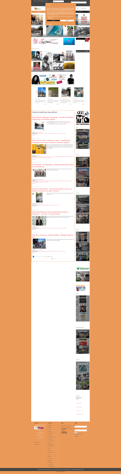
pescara (62, 433)
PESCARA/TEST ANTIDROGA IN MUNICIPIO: (45, 133)
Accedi (76, 436)
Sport (77, 8)
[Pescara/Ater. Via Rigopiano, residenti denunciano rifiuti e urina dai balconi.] (39, 173)
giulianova (70, 429)
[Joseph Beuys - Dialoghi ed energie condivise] (53, 61)
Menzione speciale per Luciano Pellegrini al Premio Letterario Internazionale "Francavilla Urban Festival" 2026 (69, 57)
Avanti (48, 256)
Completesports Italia (79, 417)
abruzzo (62, 429)
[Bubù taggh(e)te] (53, 79)
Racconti (49, 450)
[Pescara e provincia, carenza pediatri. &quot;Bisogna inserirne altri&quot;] (39, 244)
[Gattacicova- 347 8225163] (83, 118)
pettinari (62, 133)
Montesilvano (50, 436)
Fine (51, 256)
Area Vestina (50, 442)
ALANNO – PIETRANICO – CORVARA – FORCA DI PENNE (47, 228)
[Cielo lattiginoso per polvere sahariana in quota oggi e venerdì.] (84, 31)
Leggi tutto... (34, 134)
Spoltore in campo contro (52, 99)
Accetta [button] (67, 20)
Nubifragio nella (76, 99)
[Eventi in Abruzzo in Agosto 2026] (69, 66)
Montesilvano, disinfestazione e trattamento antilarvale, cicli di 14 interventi (83, 22)
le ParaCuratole (83, 8)
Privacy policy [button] (50, 18)
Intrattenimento (51, 469)
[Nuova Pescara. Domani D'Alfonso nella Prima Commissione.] (37, 31)
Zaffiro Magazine (51, 448)
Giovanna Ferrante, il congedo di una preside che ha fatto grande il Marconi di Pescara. (36, 69)
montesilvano (67, 430)
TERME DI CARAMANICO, (42, 205)
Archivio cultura (51, 456)
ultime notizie (40, 157)
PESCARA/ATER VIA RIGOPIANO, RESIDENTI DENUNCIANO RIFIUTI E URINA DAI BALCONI (52, 180)
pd (53, 133)
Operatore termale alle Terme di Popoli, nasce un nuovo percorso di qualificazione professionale (54, 35)
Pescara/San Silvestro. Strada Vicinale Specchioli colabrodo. (72, 35)
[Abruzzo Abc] (83, 290)
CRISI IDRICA (49, 157)
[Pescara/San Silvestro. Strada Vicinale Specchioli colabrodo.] (72, 31)
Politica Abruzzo (51, 467)
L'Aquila (49, 446)
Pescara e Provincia (40, 132)
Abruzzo (38, 155)
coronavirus (67, 429)
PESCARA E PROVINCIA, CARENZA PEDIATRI (45, 251)
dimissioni (58, 133)
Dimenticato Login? (79, 438)
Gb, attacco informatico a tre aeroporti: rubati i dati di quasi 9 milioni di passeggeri (37, 22)
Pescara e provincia (51, 440)
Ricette (49, 431)
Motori (49, 460)
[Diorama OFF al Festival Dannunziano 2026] (36, 55)
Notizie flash (50, 465)
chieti (64, 429)
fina (64, 133)
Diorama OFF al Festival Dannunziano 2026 (36, 59)
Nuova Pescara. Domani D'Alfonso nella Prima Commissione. (36, 35)
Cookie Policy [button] (50, 17)
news (37, 157)
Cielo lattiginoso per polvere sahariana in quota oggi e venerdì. (84, 35)
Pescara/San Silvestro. (39, 99)
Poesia (49, 452)
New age (49, 454)
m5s (55, 133)
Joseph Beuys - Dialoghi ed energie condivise (51, 70)
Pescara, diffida (63, 99)
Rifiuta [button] (53, 20)
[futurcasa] (83, 279)
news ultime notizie (69, 432)
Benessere (50, 429)
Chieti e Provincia (51, 444)
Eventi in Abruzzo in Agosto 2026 (68, 70)
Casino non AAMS (78, 407)
